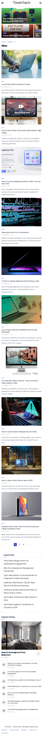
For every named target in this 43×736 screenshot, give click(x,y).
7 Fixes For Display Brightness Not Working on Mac (20, 281)
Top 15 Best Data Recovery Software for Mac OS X (15, 19)
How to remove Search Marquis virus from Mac (19, 432)
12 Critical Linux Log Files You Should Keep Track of (24, 680)
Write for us (33, 730)
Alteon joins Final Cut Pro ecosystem (15, 232)
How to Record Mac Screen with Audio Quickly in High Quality (21, 131)
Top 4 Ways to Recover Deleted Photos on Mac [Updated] (19, 331)
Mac (5, 15)
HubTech (4, 730)
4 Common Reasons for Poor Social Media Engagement (22, 673)
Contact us (5, 733)
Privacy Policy (14, 730)
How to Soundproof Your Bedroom (14, 653)
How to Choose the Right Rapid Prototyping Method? (22, 694)
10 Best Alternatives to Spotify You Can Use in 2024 (25, 686)
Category (9, 42)
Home (3, 42)
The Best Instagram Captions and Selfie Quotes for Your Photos (24, 702)
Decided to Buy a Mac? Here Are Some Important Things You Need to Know (20, 527)
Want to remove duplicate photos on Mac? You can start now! (21, 182)
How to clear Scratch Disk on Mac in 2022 (17, 480)
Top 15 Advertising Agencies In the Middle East (23, 709)
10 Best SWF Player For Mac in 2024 (16, 36)
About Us (24, 730)
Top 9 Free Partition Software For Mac (16, 84)
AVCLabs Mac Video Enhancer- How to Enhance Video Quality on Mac (20, 382)
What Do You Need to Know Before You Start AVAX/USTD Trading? (23, 664)
